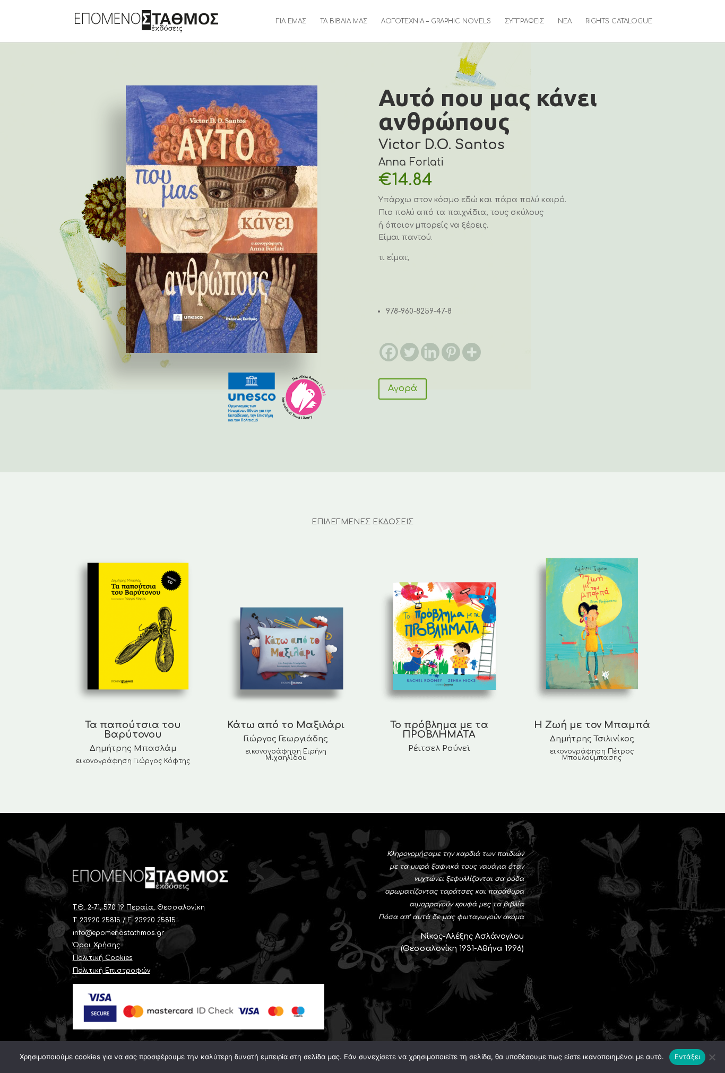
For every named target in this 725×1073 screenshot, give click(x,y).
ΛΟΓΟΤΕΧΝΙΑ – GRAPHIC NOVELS (436, 21)
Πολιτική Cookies (103, 958)
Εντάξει (688, 1056)
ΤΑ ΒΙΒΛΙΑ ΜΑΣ (343, 21)
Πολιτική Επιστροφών (111, 970)
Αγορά (402, 388)
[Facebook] (388, 352)
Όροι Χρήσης (96, 945)
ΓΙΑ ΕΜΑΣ (291, 21)
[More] (471, 352)
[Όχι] (711, 1057)
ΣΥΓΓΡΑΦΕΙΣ (524, 21)
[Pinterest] (451, 352)
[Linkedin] (430, 352)
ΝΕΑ (565, 21)
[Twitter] (409, 352)
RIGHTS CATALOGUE (618, 21)
